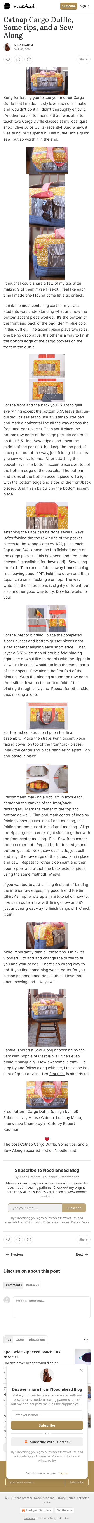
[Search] (86, 1339)
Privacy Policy (47, 1461)
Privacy (61, 1498)
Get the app (64, 1510)
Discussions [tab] (37, 1340)
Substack (29, 1518)
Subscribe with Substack (50, 1442)
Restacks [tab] (32, 1285)
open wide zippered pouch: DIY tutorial (32, 1354)
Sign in (85, 6)
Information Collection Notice (55, 1456)
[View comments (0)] (18, 59)
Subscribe (69, 6)
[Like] (7, 59)
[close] (81, 1370)
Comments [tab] (14, 1285)
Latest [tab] (20, 1340)
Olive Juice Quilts (29, 127)
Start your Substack (38, 1510)
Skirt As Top (15, 896)
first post (57, 1074)
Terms (71, 1498)
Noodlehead (65, 1150)
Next (79, 1255)
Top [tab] (8, 1340)
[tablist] (22, 1285)
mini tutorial (59, 896)
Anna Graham (23, 44)
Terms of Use (68, 1452)
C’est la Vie (48, 1056)
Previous (17, 1255)
